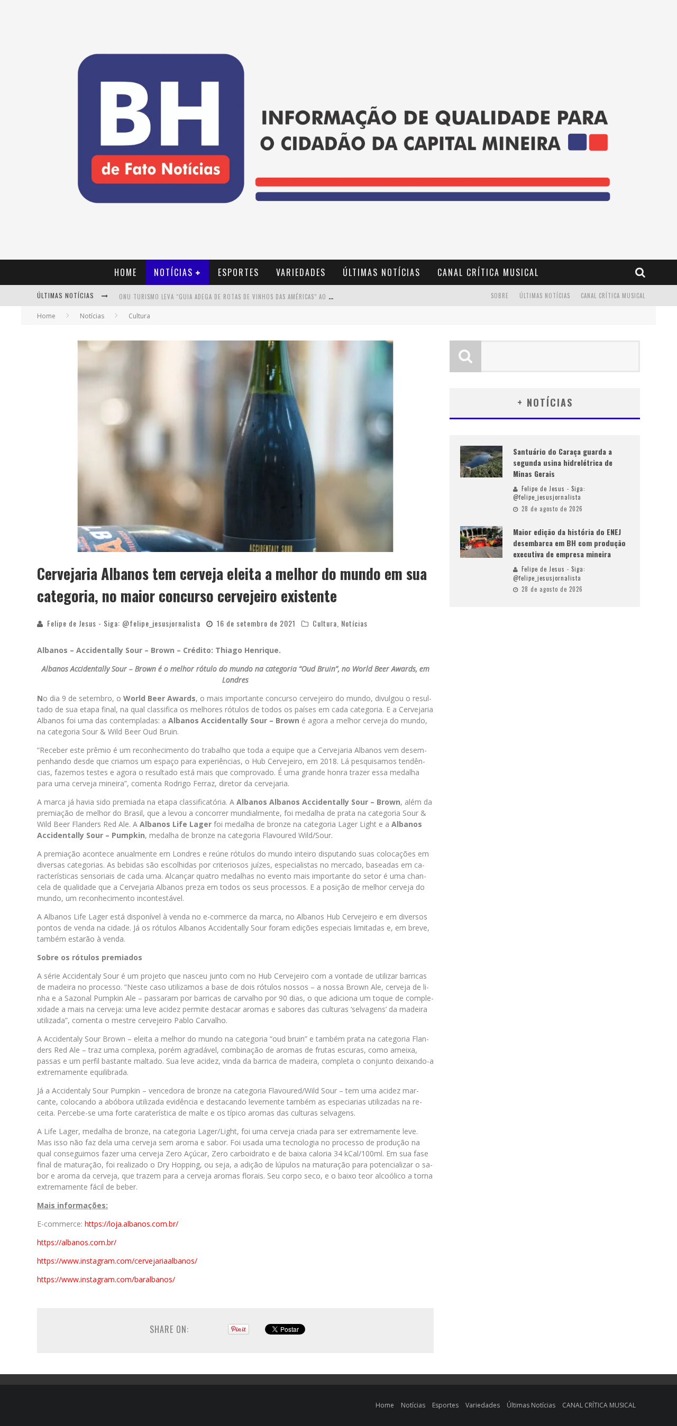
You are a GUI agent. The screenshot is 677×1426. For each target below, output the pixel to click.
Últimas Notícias (381, 272)
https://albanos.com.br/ (76, 1242)
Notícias (173, 272)
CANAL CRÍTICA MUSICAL (488, 272)
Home (125, 272)
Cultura (325, 623)
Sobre (500, 295)
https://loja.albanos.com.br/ (131, 1224)
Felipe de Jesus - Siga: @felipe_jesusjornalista (123, 623)
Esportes (238, 272)
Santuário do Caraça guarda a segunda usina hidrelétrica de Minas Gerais (562, 462)
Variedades (301, 272)
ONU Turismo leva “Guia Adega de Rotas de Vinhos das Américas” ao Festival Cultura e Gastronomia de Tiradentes (295, 296)
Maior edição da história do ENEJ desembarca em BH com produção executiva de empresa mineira (569, 542)
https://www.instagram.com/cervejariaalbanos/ (117, 1261)
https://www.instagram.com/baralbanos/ (106, 1279)
